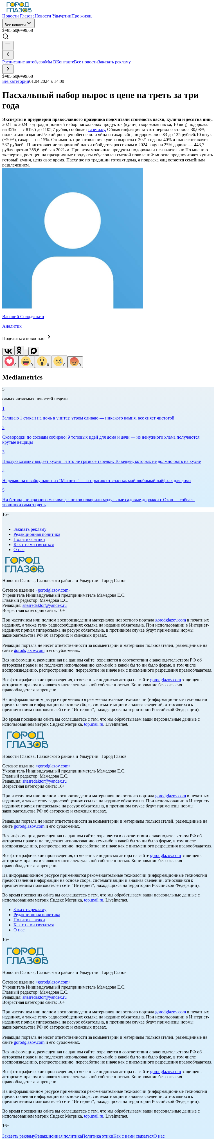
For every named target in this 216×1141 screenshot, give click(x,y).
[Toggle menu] (8, 45)
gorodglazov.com (53, 590)
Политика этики (29, 539)
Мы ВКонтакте (59, 61)
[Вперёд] (8, 69)
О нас (19, 549)
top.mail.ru (93, 724)
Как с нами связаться (34, 544)
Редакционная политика (37, 534)
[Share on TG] (26, 353)
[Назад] (8, 54)
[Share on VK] (8, 352)
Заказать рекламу (114, 61)
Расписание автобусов (23, 61)
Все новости (15, 25)
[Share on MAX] (33, 351)
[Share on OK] (19, 351)
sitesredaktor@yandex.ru (44, 605)
